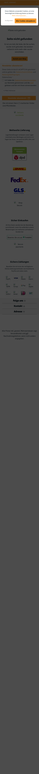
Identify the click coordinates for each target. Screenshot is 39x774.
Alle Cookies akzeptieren (25, 21)
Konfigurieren (9, 20)
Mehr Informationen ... (19, 15)
